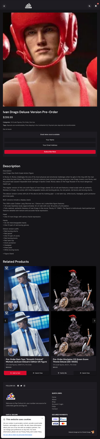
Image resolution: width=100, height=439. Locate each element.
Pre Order (25, 122)
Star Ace (32, 122)
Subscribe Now (50, 152)
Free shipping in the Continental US (36, 125)
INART (67, 365)
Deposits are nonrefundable (16, 125)
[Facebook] (18, 386)
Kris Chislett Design (85, 432)
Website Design (73, 432)
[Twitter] (21, 386)
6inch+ (20, 365)
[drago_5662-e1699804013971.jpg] (50, 60)
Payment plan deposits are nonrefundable (62, 125)
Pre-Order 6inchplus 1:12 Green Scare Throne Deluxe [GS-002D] (23, 360)
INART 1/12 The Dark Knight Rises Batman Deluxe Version (72, 360)
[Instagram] (24, 386)
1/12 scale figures (11, 365)
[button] (4, 59)
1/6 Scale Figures (16, 122)
